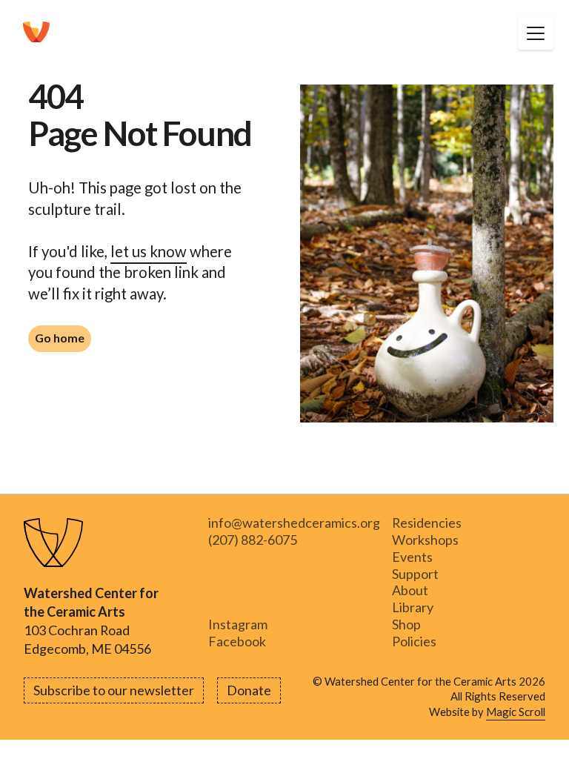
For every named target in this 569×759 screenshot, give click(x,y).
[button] (535, 33)
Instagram (237, 624)
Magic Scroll (515, 711)
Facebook (237, 641)
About (410, 591)
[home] (36, 32)
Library (412, 607)
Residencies (427, 523)
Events (412, 557)
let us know (148, 251)
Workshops (425, 540)
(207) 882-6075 (252, 540)
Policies (414, 641)
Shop (406, 624)
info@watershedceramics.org (294, 523)
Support (415, 574)
